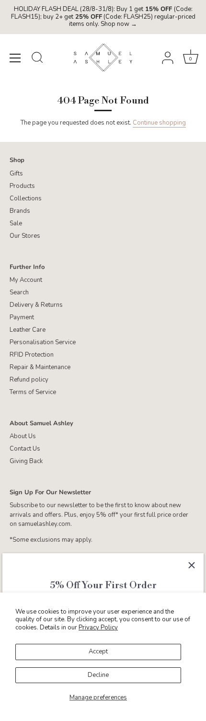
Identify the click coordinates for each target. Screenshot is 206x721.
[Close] (191, 565)
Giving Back (26, 461)
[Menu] (15, 58)
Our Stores (25, 236)
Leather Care (28, 330)
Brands (20, 211)
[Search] (37, 59)
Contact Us (25, 448)
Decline (98, 675)
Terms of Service (33, 392)
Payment (22, 317)
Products (22, 186)
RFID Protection (32, 354)
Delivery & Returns (36, 305)
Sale (16, 223)
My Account (26, 280)
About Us (23, 436)
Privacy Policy (98, 627)
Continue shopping (159, 122)
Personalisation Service (43, 342)
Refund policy (29, 379)
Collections (26, 198)
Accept (98, 651)
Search (19, 292)
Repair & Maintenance (40, 367)
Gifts (16, 173)
